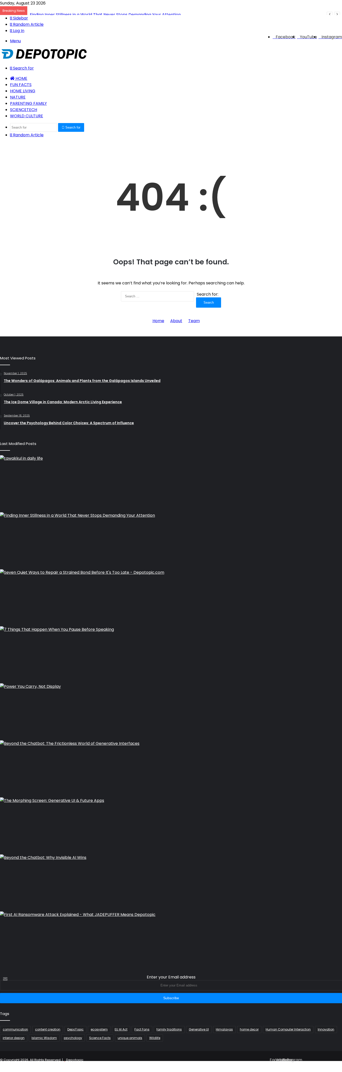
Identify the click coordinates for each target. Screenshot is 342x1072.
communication (15, 1029)
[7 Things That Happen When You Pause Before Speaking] (171, 653)
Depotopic (74, 1059)
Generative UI (199, 1029)
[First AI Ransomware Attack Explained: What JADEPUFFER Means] (171, 938)
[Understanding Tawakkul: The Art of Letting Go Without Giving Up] (171, 482)
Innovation (326, 1029)
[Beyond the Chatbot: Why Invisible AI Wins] (171, 881)
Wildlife (154, 1038)
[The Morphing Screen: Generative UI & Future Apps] (171, 824)
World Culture (26, 116)
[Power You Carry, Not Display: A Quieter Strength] (171, 710)
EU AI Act (121, 1029)
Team (194, 321)
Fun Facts (21, 85)
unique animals (130, 1038)
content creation (47, 1029)
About (176, 321)
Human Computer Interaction (288, 1029)
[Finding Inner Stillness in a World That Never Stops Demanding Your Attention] (171, 539)
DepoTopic (75, 1029)
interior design (14, 1038)
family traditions (169, 1029)
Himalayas (224, 1029)
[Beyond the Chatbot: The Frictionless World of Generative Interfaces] (171, 767)
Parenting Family (28, 103)
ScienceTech (23, 110)
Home (21, 78)
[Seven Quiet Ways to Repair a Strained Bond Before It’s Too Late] (171, 596)
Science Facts (100, 1038)
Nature (18, 97)
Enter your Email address (171, 977)
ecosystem (99, 1029)
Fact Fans (141, 1029)
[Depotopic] (44, 58)
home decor (249, 1029)
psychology (73, 1038)
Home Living (22, 91)
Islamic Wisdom (44, 1038)
